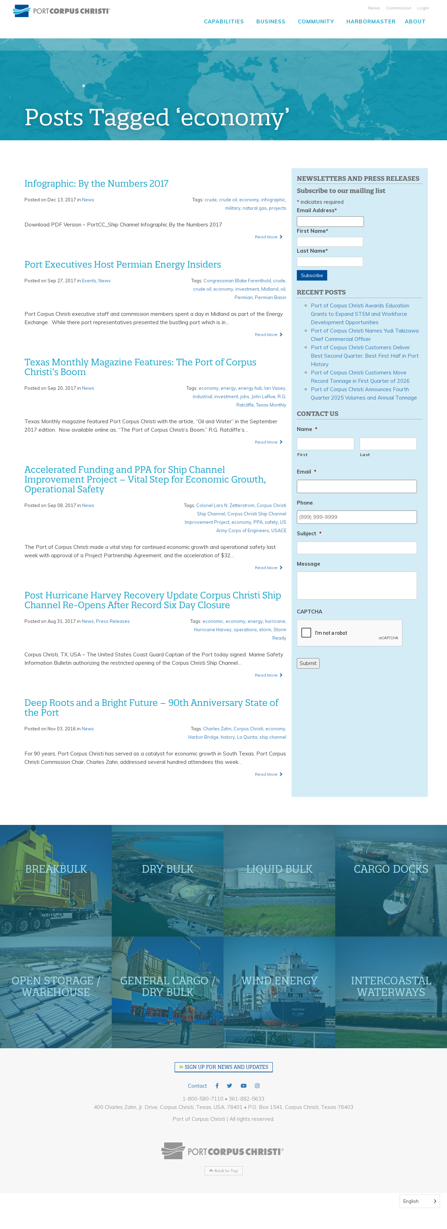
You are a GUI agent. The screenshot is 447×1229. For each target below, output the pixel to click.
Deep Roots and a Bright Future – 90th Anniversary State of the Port (151, 707)
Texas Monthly (271, 405)
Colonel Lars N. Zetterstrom (225, 505)
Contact (197, 1085)
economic (213, 621)
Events (89, 280)
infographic (273, 199)
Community (316, 21)
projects (277, 208)
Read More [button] (267, 236)
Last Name (312, 250)
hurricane (275, 621)
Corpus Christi (248, 728)
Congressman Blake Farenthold (237, 280)
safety (271, 522)
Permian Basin (270, 297)
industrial (202, 396)
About (415, 21)
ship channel (272, 737)
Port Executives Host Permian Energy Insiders (122, 264)
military (233, 208)
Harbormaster (371, 21)
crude (211, 199)
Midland (269, 289)
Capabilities (224, 21)
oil (282, 289)
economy (249, 199)
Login (423, 7)
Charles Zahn (217, 728)
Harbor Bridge (203, 737)
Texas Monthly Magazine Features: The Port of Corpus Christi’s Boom (140, 367)
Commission (398, 7)
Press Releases (113, 621)
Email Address (317, 210)
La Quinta (247, 737)
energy (228, 388)
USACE (278, 530)
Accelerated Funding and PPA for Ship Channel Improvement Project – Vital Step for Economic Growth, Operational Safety (145, 479)
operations (245, 629)
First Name (312, 231)
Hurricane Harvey (213, 629)
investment (247, 289)
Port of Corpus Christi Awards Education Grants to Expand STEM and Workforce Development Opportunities (360, 314)
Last (365, 454)
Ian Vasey (274, 388)
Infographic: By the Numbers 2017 (96, 183)
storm (265, 629)
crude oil (228, 199)
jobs (244, 396)
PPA (258, 522)
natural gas (255, 208)
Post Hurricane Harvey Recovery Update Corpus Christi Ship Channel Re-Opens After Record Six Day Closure (152, 600)
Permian (244, 297)
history (228, 737)
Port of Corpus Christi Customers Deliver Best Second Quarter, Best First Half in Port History (365, 355)
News (374, 7)
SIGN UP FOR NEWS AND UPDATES (225, 1067)
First (302, 454)
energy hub (250, 388)
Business (271, 21)
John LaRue (263, 396)
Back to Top (225, 1170)
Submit (308, 663)
